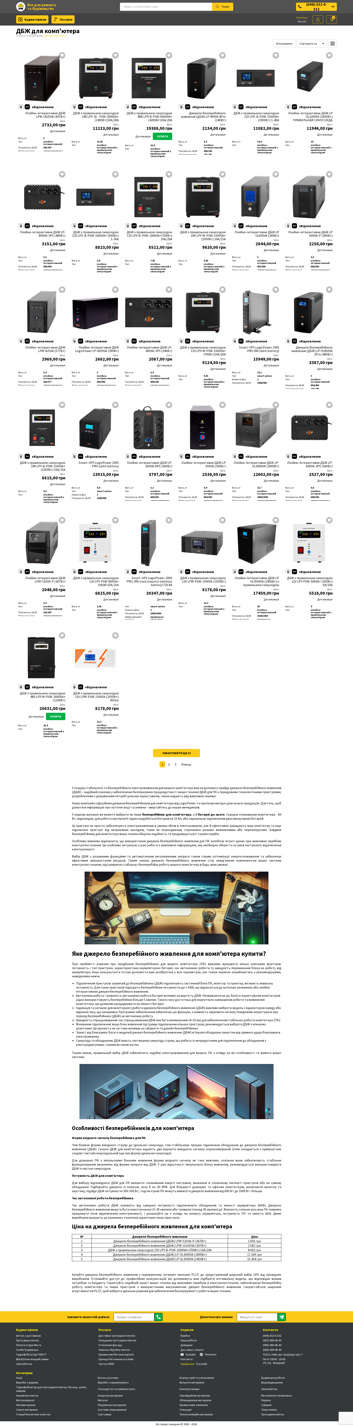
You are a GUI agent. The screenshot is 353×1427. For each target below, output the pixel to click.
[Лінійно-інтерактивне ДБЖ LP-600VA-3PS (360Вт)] (309, 427)
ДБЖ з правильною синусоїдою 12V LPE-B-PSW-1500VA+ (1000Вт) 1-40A (256, 116)
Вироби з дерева (27, 1382)
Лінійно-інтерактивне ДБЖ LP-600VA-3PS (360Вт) (310, 464)
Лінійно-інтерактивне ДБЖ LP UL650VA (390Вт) (257, 233)
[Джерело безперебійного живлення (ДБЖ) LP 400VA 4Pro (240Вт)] (202, 78)
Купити (162, 136)
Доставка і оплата (192, 1350)
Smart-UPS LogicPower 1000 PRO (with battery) (99, 464)
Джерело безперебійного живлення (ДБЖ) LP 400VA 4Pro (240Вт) (203, 116)
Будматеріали (35, 19)
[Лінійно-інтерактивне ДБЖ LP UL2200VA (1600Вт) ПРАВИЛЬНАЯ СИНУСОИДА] (309, 78)
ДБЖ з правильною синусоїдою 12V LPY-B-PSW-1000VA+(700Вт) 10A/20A (149, 235)
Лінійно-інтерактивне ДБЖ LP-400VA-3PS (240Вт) (149, 349)
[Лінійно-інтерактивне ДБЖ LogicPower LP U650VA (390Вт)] (95, 312)
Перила (266, 1400)
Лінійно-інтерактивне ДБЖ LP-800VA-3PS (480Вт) (42, 233)
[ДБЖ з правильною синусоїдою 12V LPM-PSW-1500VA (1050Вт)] (202, 543)
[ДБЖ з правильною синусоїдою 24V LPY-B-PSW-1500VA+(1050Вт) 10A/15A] (41, 427)
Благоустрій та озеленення (197, 1378)
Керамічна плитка (27, 1395)
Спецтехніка (269, 1409)
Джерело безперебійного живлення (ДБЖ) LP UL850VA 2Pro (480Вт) (312, 351)
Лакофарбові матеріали (195, 1395)
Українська (301, 17)
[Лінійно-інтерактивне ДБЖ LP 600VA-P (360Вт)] (309, 197)
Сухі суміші (104, 1414)
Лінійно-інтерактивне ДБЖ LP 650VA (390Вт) (203, 464)
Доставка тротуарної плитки (116, 1335)
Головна (20, 35)
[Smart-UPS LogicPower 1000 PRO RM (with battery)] (255, 312)
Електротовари (34, 35)
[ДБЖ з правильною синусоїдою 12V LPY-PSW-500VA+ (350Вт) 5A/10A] (309, 543)
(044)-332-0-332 (316, 7)
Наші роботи (189, 1340)
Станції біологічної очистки (33, 1414)
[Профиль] (318, 19)
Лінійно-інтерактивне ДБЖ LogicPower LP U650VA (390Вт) (97, 349)
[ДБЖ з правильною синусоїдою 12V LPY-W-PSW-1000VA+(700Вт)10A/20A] (202, 312)
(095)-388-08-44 (272, 1345)
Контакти (187, 1359)
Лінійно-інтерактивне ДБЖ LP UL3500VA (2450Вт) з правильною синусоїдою (257, 581)
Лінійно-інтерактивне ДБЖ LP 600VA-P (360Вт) (310, 233)
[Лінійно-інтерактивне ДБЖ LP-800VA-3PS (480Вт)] (41, 197)
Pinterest (210, 1354)
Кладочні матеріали (110, 1395)
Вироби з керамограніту (113, 1382)
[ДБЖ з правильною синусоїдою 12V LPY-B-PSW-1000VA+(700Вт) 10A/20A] (148, 197)
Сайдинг (266, 1405)
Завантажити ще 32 (176, 753)
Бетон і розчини (108, 1378)
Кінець (186, 764)
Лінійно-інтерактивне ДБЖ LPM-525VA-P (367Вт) (45, 579)
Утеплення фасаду (110, 1345)
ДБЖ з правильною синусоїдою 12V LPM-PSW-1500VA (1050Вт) (203, 579)
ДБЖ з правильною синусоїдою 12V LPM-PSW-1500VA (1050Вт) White (96, 697)
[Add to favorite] (62, 55)
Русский (302, 21)
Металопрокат (25, 1400)
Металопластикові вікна (276, 1395)
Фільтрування (284, 43)
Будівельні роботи (273, 1378)
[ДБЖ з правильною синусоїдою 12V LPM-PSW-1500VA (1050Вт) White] (95, 658)
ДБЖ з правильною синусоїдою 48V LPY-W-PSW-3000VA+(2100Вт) (42, 697)
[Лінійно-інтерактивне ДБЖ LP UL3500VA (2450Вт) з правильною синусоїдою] (255, 543)
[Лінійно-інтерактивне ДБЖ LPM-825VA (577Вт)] (41, 312)
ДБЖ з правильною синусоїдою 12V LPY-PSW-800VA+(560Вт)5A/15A (96, 581)
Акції (19, 1378)
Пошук (225, 6)
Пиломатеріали (25, 1405)
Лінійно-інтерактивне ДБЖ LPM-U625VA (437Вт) (45, 114)
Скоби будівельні (27, 1350)
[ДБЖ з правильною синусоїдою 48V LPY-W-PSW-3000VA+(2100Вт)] (41, 658)
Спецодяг (186, 1409)
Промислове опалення (194, 1405)
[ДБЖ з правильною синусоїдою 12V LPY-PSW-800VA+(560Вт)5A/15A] (95, 543)
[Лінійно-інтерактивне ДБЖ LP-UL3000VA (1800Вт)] (255, 427)
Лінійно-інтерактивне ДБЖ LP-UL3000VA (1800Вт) (256, 464)
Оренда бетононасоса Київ (115, 1359)
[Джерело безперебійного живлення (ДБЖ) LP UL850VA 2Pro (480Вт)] (309, 312)
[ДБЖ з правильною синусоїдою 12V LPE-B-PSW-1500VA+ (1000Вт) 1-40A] (255, 78)
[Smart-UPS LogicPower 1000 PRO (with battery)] (95, 427)
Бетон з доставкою (28, 1335)
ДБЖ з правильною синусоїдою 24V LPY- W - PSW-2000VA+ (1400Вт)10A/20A (96, 116)
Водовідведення (272, 1382)
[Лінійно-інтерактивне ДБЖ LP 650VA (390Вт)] (202, 427)
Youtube (191, 1354)
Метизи (103, 1400)
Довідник (187, 1345)
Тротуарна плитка (27, 1340)
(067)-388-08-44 (272, 1340)
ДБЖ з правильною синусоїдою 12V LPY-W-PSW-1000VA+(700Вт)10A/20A (203, 351)
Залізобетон (24, 1364)
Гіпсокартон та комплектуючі (116, 1389)
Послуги (66, 19)
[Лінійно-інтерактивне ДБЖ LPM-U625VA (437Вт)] (41, 78)
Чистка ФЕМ (106, 1364)
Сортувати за (308, 43)
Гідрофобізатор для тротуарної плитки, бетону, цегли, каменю (51, 1389)
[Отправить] (158, 1317)
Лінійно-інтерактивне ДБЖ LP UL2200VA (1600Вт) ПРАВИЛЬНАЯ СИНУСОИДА (310, 116)
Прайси (185, 1335)
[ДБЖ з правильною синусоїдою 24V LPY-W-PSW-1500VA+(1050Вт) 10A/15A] (202, 197)
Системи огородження (112, 1409)
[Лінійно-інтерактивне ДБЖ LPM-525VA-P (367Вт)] (41, 543)
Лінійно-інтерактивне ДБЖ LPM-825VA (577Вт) (45, 349)
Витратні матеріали (192, 1382)
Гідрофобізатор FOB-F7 (31, 1354)
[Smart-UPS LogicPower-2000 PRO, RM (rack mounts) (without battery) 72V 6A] (148, 543)
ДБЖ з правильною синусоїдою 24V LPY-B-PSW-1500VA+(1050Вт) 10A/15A (42, 466)
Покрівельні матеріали (112, 1405)
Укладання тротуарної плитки (117, 1340)
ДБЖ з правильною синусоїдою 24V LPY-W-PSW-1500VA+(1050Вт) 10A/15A (203, 235)
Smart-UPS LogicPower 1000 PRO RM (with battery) (259, 349)
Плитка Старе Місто (28, 1345)
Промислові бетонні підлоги (116, 1354)
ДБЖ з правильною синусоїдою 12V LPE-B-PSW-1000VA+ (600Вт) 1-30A (95, 235)
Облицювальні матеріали (195, 1400)
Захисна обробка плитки (114, 1350)
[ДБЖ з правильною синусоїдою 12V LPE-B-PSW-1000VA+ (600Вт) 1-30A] (95, 197)
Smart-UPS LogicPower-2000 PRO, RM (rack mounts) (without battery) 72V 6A (149, 581)
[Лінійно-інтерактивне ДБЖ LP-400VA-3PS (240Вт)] (148, 312)
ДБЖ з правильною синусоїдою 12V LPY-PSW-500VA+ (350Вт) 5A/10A (310, 581)
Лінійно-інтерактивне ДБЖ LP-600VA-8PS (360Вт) (149, 464)
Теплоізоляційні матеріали (196, 1414)
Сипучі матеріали (27, 1409)
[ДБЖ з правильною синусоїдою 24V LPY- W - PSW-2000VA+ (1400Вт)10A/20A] (95, 78)
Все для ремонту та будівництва (41, 6)
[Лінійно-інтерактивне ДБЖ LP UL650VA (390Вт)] (255, 197)
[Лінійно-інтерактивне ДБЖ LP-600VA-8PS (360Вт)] (148, 427)
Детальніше (57, 131)
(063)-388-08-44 (272, 1350)
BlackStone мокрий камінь (32, 1359)
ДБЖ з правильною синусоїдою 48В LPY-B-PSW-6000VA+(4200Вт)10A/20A (149, 116)
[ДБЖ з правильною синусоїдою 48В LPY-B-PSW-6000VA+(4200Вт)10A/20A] (148, 78)
